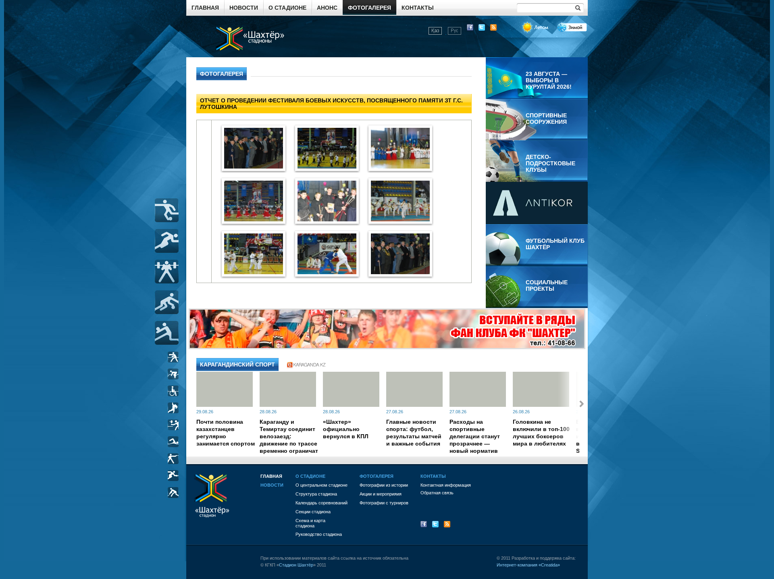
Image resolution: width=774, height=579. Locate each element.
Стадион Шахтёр (296, 564)
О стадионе (287, 7)
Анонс (327, 7)
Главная (205, 7)
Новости (243, 7)
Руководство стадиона (318, 534)
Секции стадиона (313, 511)
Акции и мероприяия (381, 494)
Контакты (418, 7)
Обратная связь (437, 492)
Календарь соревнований (321, 502)
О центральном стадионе (321, 485)
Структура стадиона (316, 494)
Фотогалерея (369, 7)
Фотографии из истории (384, 485)
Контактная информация (445, 485)
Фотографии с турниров (384, 502)
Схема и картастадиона (310, 523)
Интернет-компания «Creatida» (528, 564)
